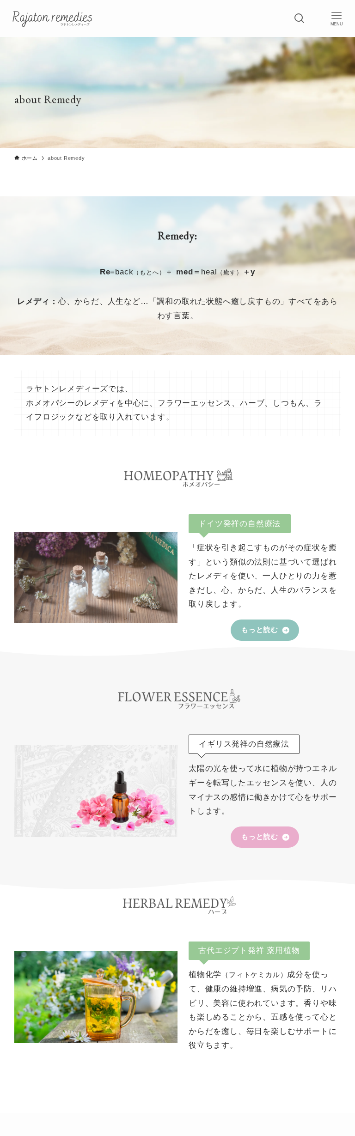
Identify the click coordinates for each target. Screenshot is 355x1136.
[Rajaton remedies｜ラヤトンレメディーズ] (53, 18)
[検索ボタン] (299, 18)
